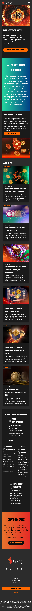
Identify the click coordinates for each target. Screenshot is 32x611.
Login (16, 593)
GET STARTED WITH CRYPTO (15, 50)
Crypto (7, 167)
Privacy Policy (16, 581)
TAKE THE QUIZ (16, 543)
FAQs (16, 579)
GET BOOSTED (12, 134)
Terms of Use (16, 583)
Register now (16, 589)
